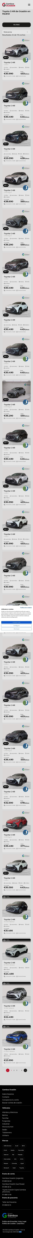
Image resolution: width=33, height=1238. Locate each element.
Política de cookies (26, 607)
